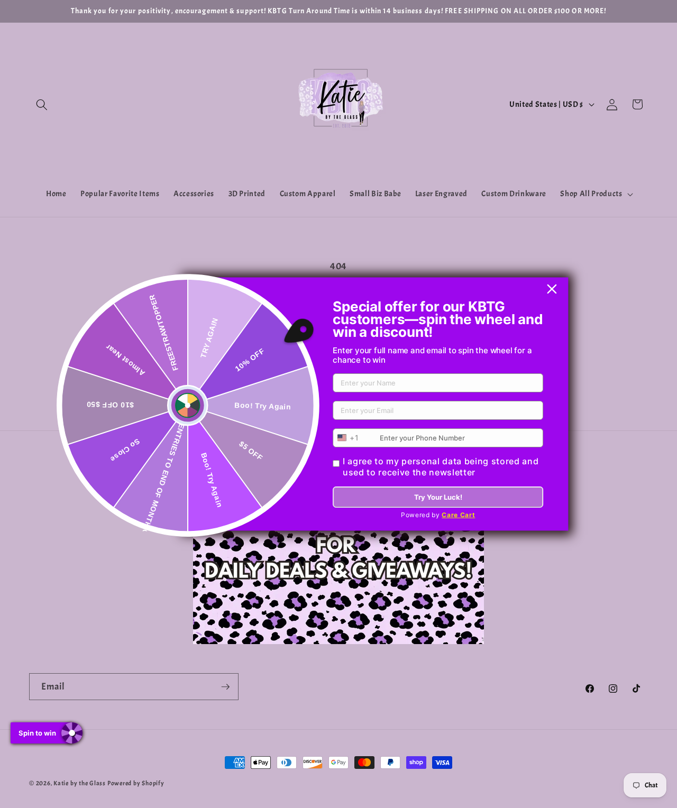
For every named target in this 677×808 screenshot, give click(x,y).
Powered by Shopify (135, 783)
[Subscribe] (225, 687)
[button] (41, 104)
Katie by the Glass (80, 783)
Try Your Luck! (438, 497)
